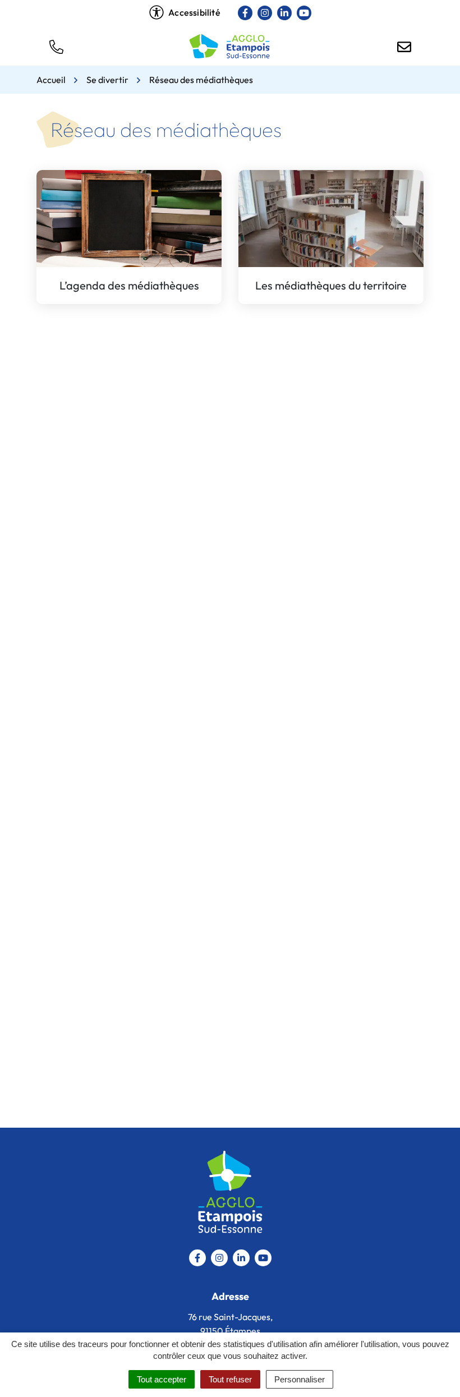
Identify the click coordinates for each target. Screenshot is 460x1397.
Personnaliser (299, 1379)
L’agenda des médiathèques (129, 285)
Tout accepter (161, 1379)
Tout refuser (230, 1379)
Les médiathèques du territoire (331, 285)
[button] (56, 46)
